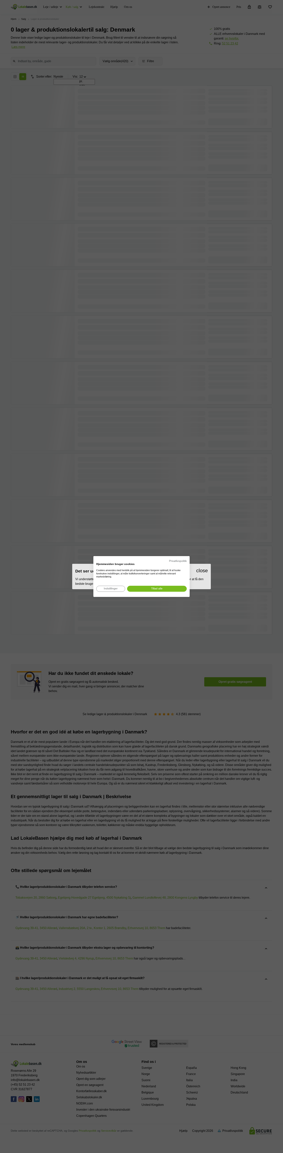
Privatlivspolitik (178, 561)
